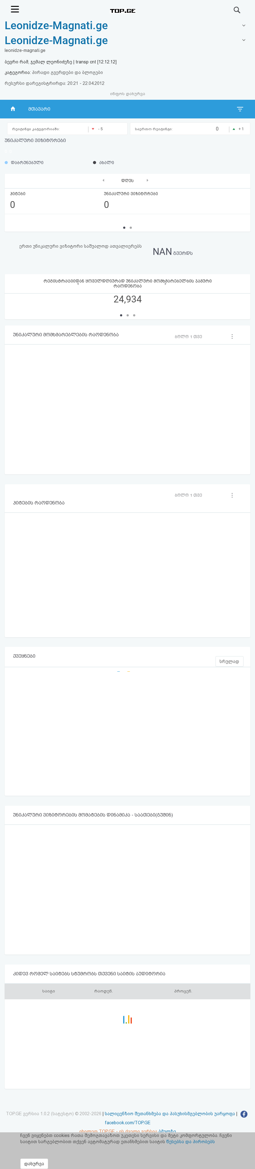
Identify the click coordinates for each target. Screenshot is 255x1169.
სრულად (229, 661)
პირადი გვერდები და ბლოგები (67, 72)
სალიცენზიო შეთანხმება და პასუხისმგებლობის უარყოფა (170, 1113)
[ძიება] (237, 10)
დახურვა (34, 1163)
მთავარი (39, 109)
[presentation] (103, 180)
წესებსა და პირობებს (190, 1141)
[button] (121, 315)
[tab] (127, 41)
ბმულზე (167, 1131)
